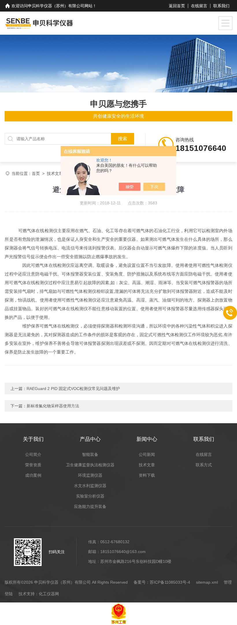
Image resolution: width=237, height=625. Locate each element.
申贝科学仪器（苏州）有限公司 (56, 5)
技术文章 (55, 173)
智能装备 (90, 454)
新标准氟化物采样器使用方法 (53, 406)
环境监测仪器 (90, 475)
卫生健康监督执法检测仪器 (90, 465)
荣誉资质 (33, 465)
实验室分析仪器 (90, 496)
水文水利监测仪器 (90, 485)
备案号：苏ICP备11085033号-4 (162, 582)
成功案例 (33, 475)
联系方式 (204, 465)
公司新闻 (147, 454)
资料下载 (147, 475)
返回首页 (177, 5)
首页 (36, 173)
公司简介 (33, 454)
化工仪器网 (49, 593)
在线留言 (199, 5)
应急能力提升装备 (90, 506)
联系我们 (221, 5)
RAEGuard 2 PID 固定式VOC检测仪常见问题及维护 (73, 388)
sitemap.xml (207, 582)
